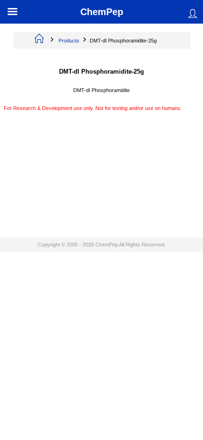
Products (69, 40)
